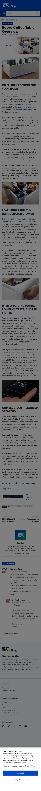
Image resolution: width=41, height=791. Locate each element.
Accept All (20, 773)
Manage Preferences (20, 780)
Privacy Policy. (30, 766)
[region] (20, 769)
